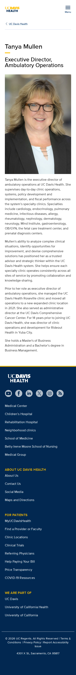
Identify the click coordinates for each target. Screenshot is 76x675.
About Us (11, 475)
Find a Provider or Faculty (23, 529)
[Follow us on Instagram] (48, 393)
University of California (21, 615)
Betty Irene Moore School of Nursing (31, 446)
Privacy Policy (32, 642)
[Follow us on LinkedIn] (27, 393)
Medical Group (15, 454)
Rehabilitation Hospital (21, 422)
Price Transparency (18, 569)
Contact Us (13, 483)
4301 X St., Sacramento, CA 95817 (38, 653)
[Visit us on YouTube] (8, 393)
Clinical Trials (14, 545)
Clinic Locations (16, 537)
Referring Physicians (19, 553)
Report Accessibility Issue (52, 644)
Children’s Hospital (18, 414)
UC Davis (11, 599)
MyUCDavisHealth (18, 520)
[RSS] (58, 393)
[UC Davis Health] (14, 9)
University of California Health (26, 607)
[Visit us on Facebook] (17, 393)
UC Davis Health (18, 24)
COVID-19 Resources (20, 577)
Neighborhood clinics (20, 430)
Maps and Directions (19, 500)
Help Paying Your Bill (20, 561)
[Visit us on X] (38, 393)
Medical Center (16, 405)
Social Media (14, 491)
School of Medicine (19, 438)
